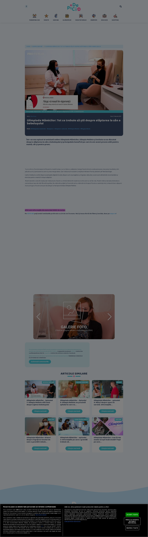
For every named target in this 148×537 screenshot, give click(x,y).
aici (42, 526)
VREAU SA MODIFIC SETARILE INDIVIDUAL (132, 521)
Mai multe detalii (41, 515)
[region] (74, 520)
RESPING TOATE (132, 528)
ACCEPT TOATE (132, 514)
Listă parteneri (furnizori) (72, 521)
